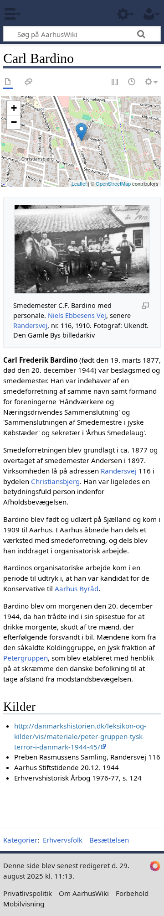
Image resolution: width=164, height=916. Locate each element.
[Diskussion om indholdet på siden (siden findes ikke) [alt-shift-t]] (29, 82)
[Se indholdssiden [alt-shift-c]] (8, 82)
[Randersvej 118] (81, 132)
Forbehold (132, 893)
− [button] (14, 122)
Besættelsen (109, 839)
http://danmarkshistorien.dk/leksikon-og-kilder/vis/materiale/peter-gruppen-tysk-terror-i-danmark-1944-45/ (80, 736)
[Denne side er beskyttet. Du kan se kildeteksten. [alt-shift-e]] (115, 82)
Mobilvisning (23, 903)
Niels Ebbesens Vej (77, 315)
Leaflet (79, 183)
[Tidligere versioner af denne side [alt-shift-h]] (132, 82)
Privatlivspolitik (27, 893)
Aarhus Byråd (76, 588)
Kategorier (20, 839)
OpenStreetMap (113, 183)
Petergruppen (25, 657)
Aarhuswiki (61, 13)
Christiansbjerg (55, 481)
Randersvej (30, 325)
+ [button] (14, 108)
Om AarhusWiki (84, 893)
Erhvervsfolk (62, 839)
